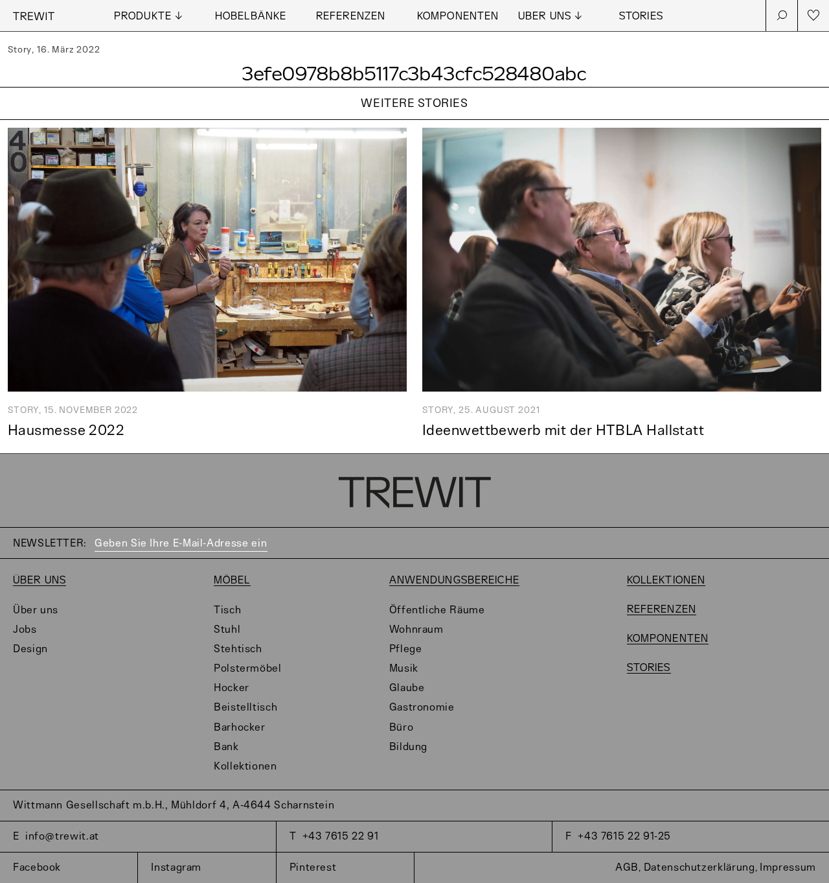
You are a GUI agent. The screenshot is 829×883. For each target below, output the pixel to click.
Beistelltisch (245, 707)
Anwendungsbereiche (454, 580)
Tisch (227, 610)
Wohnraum (416, 629)
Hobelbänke (250, 16)
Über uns (39, 580)
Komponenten (458, 16)
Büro (401, 727)
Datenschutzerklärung (699, 867)
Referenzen (350, 16)
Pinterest (313, 867)
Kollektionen (245, 766)
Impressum (788, 867)
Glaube (407, 688)
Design (30, 649)
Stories (641, 16)
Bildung (408, 747)
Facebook (37, 867)
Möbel (232, 580)
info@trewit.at (62, 836)
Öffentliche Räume (437, 610)
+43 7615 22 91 (340, 836)
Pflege (405, 649)
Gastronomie (422, 707)
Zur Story (414, 120)
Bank (226, 747)
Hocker (231, 688)
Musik (403, 668)
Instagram (176, 867)
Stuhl (227, 629)
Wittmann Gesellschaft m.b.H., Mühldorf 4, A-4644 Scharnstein (173, 805)
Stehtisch (238, 649)
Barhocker (240, 727)
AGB (627, 867)
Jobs (25, 629)
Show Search (781, 15)
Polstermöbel (248, 668)
